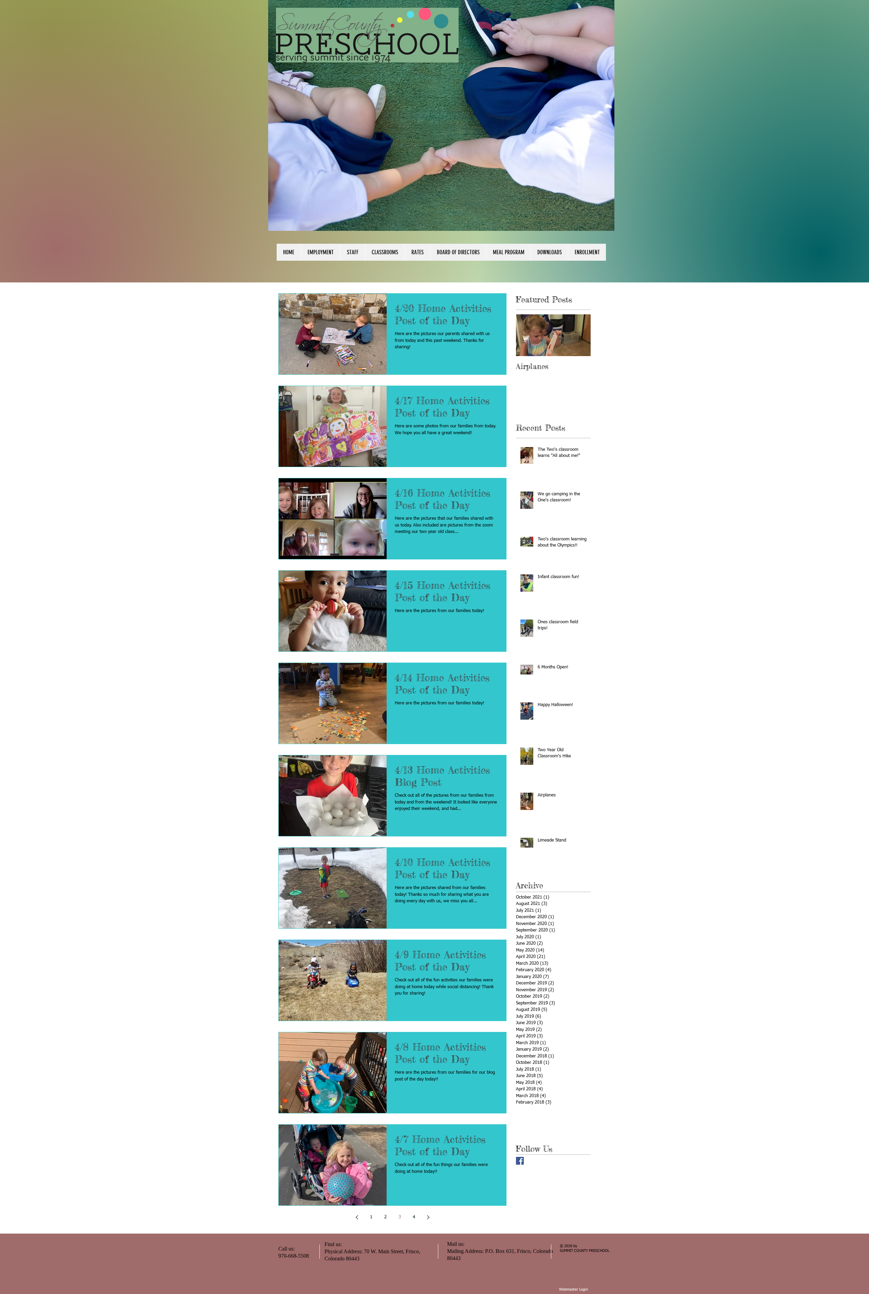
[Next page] (428, 1217)
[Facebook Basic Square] (520, 1161)
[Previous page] (357, 1217)
